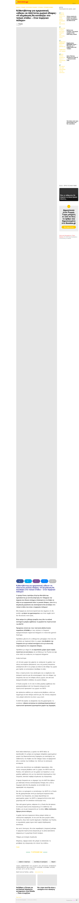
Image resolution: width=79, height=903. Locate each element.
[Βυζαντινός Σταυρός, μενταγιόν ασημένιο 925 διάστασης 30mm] (62, 32)
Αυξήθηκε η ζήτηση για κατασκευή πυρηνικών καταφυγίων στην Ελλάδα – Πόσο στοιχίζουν (25, 890)
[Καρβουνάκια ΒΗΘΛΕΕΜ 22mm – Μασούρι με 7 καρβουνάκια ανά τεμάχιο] (62, 46)
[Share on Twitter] (28, 581)
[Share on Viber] (36, 581)
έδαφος (35, 865)
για (31, 865)
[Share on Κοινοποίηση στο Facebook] (20, 581)
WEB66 (74, 900)
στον (27, 869)
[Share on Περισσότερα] (52, 581)
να (28, 867)
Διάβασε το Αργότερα (24, 861)
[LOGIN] (77, 2)
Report (53, 861)
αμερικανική (25, 865)
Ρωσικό (53, 867)
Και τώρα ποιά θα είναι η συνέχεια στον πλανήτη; (46, 888)
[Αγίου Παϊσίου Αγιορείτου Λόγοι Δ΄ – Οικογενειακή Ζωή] (62, 58)
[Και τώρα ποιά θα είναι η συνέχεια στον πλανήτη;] (47, 880)
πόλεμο (40, 867)
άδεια (18, 865)
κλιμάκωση (53, 865)
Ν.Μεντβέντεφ (21, 867)
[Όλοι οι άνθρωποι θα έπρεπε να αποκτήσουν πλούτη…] (68, 194)
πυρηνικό (46, 867)
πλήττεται (33, 867)
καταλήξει (45, 865)
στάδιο (19, 869)
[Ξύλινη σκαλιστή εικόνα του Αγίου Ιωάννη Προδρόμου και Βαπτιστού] (62, 18)
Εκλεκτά (39, 872)
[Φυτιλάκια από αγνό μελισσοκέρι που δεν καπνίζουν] (62, 122)
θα (40, 865)
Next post (18, 897)
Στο (24, 869)
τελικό (33, 869)
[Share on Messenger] (44, 581)
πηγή (17, 847)
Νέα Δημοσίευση (69, 227)
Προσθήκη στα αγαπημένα (40, 861)
